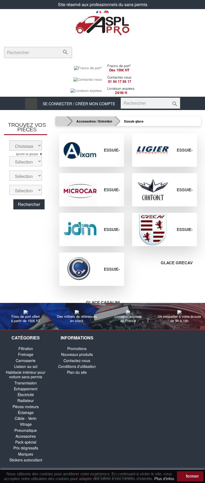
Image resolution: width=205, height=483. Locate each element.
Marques (25, 454)
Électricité (26, 394)
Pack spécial (25, 442)
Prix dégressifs (25, 447)
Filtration (25, 348)
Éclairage (26, 412)
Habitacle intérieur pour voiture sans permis (25, 374)
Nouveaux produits (77, 354)
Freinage (25, 354)
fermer (192, 476)
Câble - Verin (26, 418)
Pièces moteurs (26, 406)
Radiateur (25, 400)
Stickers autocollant (25, 459)
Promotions (76, 348)
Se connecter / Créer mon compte (79, 103)
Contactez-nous (77, 360)
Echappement (25, 388)
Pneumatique (25, 430)
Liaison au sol (25, 366)
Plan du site (77, 372)
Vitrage (26, 424)
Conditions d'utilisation (77, 366)
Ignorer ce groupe (27, 154)
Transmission (25, 382)
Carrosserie (26, 360)
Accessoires (25, 436)
